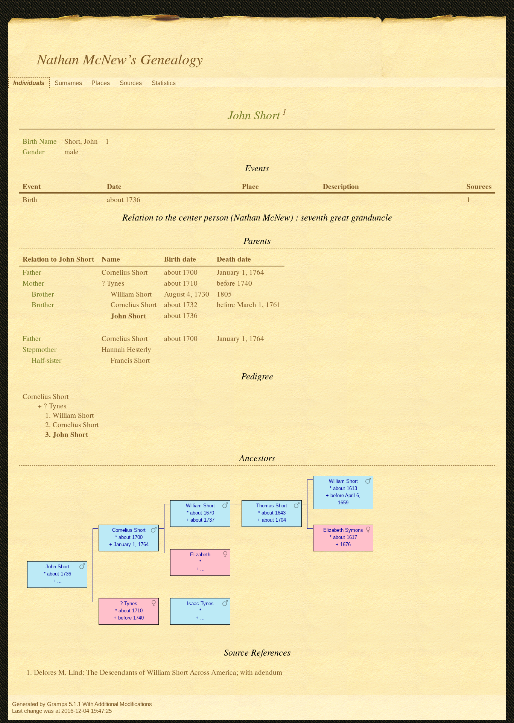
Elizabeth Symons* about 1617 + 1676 (343, 537)
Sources (131, 83)
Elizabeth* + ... (200, 562)
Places (100, 83)
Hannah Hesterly (126, 349)
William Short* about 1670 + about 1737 (200, 513)
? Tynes (113, 283)
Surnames (68, 83)
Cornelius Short (125, 272)
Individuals (28, 83)
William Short (131, 293)
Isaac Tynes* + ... (200, 611)
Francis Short (130, 360)
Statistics (164, 83)
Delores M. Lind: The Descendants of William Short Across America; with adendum (158, 672)
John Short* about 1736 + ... (57, 574)
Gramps (57, 704)
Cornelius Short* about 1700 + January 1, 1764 (129, 537)
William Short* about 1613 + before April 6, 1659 (343, 491)
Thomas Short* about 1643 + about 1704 (271, 513)
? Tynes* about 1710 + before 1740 (129, 611)
